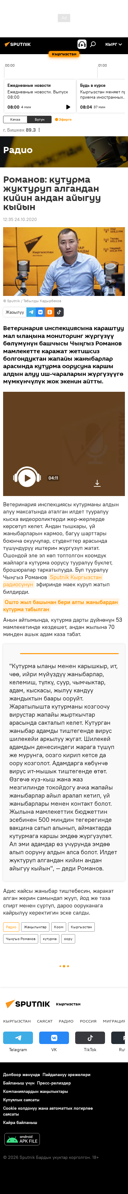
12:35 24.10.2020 (20, 219)
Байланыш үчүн (18, 1083)
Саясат (45, 1021)
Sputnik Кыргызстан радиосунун (53, 581)
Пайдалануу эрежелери (66, 1074)
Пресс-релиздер (54, 1083)
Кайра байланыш (20, 1122)
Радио (11, 927)
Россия (88, 1021)
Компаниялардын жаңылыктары (35, 1091)
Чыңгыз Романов (20, 938)
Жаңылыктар (35, 927)
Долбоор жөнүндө (21, 1074)
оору (68, 938)
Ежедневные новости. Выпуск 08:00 (37, 94)
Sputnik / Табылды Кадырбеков (34, 300)
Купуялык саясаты (21, 1100)
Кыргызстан (81, 927)
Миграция (114, 1021)
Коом (58, 927)
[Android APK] (22, 1140)
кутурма (50, 938)
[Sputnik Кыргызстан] (18, 46)
